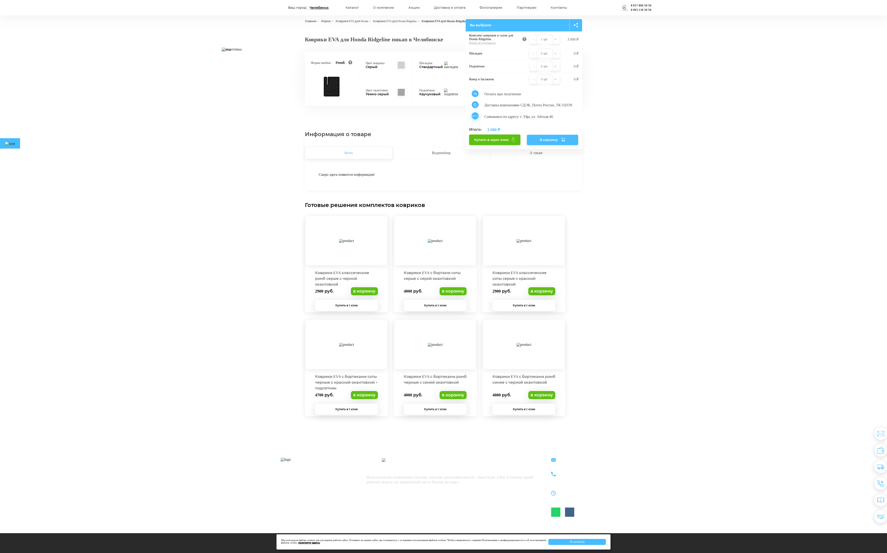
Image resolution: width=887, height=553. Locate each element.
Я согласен (577, 542)
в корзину (364, 291)
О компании (383, 7)
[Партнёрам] (880, 516)
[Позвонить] (880, 483)
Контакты (559, 7)
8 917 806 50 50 (641, 5)
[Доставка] (880, 466)
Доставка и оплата (449, 7)
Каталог (352, 7)
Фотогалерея (491, 7)
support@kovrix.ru (577, 460)
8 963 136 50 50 (641, 10)
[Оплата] (880, 450)
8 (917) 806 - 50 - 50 (579, 472)
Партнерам (526, 7)
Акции (414, 7)
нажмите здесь (309, 542)
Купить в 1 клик (346, 305)
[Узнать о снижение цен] (880, 433)
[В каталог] (880, 500)
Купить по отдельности (482, 43)
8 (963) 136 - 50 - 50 (579, 477)
